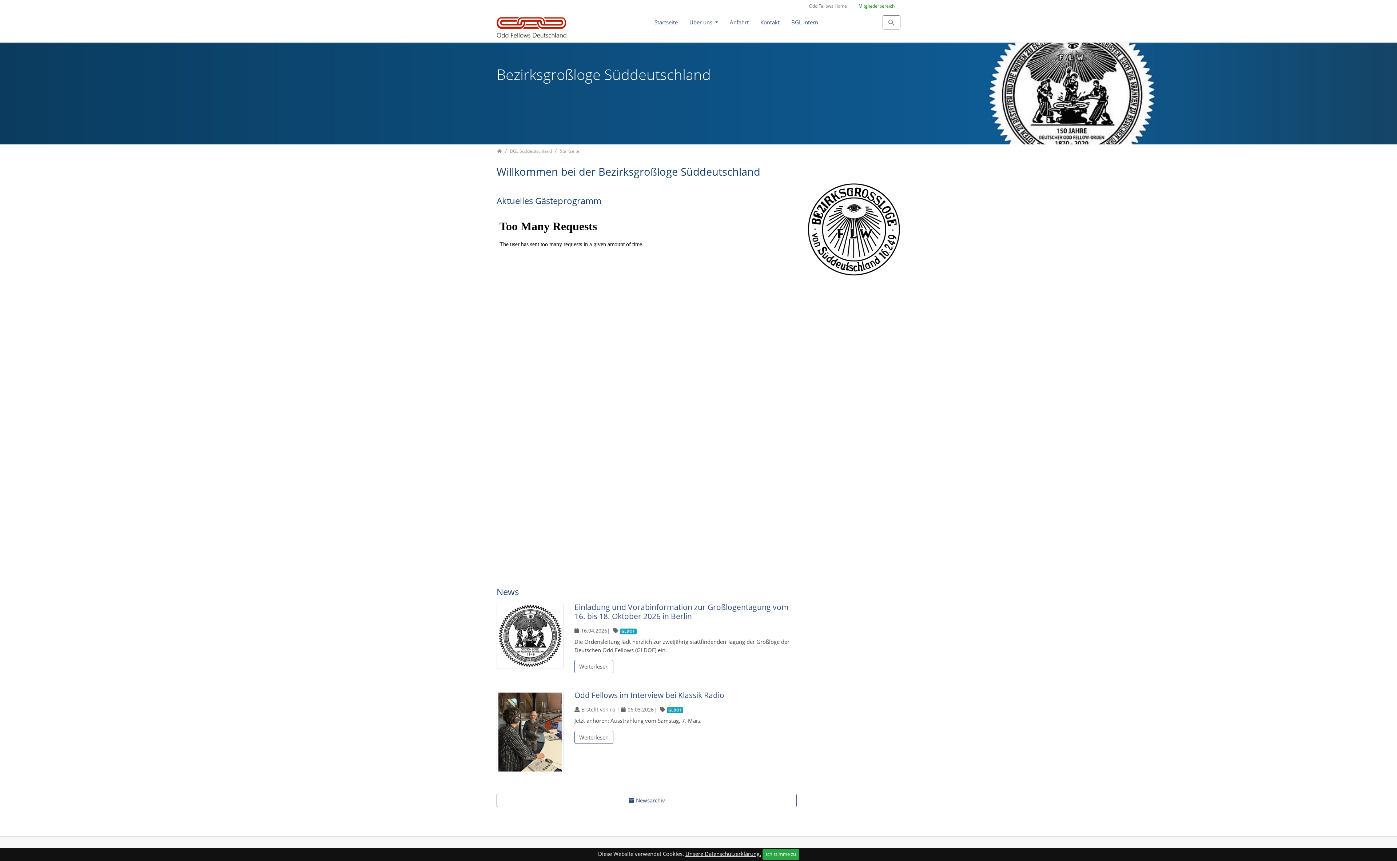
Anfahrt (739, 22)
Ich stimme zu (781, 854)
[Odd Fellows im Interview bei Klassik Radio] (530, 733)
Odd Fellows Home (828, 6)
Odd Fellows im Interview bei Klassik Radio (649, 695)
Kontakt (770, 22)
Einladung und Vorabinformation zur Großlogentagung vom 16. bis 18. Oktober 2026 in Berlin (681, 611)
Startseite (666, 22)
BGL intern (804, 22)
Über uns (701, 22)
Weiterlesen (594, 666)
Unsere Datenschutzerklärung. (723, 853)
